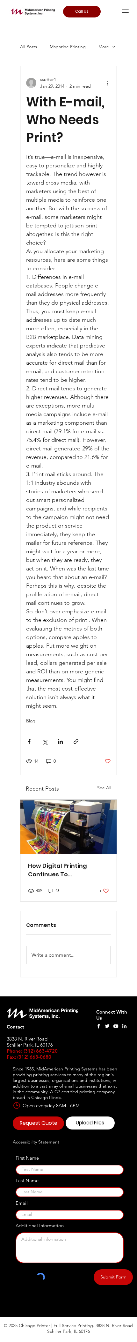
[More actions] (107, 83)
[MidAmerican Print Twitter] (107, 1026)
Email (22, 1203)
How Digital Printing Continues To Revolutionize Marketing (64, 870)
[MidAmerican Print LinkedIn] (124, 1026)
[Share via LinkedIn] (60, 741)
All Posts (28, 47)
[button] (125, 10)
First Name (27, 1158)
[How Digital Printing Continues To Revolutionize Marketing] (68, 827)
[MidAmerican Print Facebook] (99, 1026)
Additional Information (40, 1225)
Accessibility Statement (36, 1142)
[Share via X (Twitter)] (45, 741)
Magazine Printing (68, 47)
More (103, 47)
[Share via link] (76, 741)
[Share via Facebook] (29, 741)
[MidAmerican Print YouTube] (116, 1026)
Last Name (27, 1180)
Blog (30, 721)
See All (104, 788)
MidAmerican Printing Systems (66, 1069)
